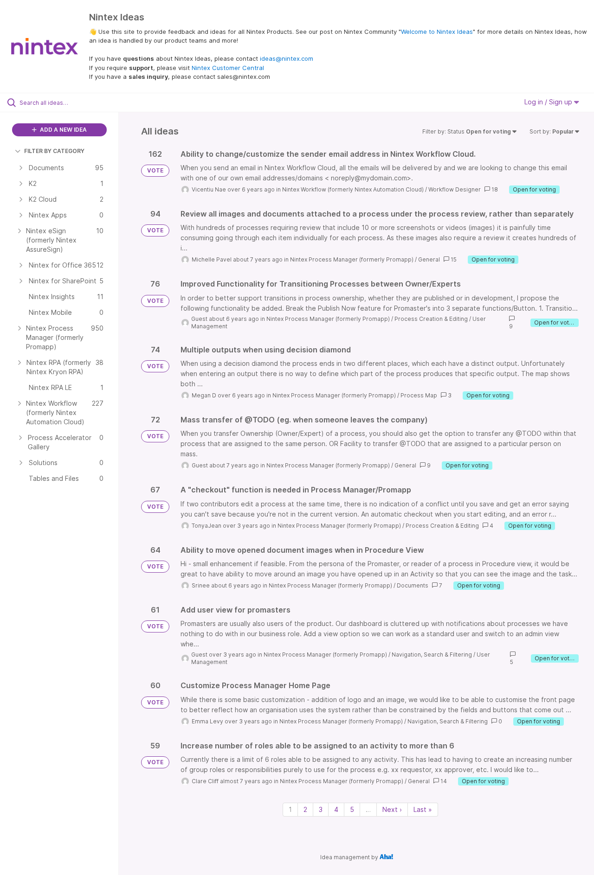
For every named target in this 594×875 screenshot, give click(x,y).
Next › (392, 809)
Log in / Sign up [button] (549, 102)
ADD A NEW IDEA (63, 129)
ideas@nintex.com (286, 58)
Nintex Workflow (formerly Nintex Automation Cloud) (353, 189)
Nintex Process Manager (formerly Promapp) (351, 259)
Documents (412, 585)
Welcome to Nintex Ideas (437, 31)
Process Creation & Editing (431, 318)
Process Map (418, 395)
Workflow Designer (454, 189)
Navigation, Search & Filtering (432, 654)
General (429, 259)
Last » (422, 809)
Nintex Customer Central (228, 67)
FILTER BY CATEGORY (54, 150)
